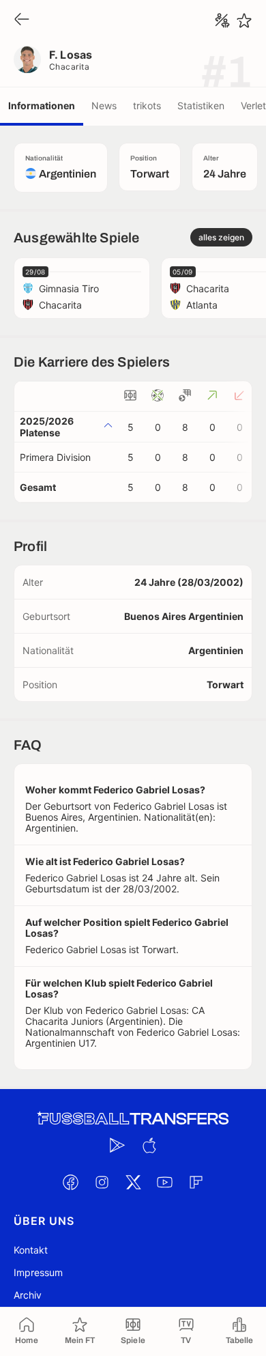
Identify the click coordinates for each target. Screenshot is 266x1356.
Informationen (41, 105)
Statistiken (200, 105)
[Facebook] (70, 1182)
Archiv (28, 1295)
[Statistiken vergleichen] (222, 20)
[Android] (117, 1145)
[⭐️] (244, 20)
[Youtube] (164, 1182)
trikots (147, 105)
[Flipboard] (196, 1182)
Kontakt (31, 1250)
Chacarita (69, 66)
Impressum (38, 1272)
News (104, 105)
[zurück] (22, 20)
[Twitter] (133, 1182)
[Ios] (148, 1145)
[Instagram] (101, 1182)
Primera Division (55, 457)
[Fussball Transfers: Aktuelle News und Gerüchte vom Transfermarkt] (133, 1119)
